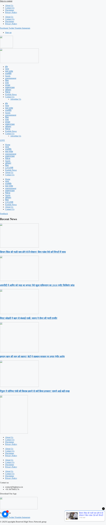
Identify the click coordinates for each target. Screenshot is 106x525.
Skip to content (6, 1)
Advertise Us (15, 99)
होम (6, 67)
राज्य (7, 83)
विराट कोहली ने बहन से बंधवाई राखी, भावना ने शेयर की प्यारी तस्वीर (28, 318)
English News (11, 94)
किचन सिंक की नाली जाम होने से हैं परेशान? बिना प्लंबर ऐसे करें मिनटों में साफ (33, 252)
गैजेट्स (7, 92)
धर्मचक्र (8, 90)
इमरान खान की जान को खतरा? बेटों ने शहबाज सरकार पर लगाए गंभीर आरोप (32, 356)
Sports (7, 76)
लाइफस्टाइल (10, 87)
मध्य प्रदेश (9, 71)
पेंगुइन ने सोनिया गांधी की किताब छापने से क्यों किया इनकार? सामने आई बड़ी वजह (35, 391)
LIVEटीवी (9, 168)
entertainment (10, 78)
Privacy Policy (11, 12)
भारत (7, 69)
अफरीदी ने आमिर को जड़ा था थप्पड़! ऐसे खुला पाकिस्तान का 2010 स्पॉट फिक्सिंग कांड (37, 285)
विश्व (7, 81)
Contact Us (9, 8)
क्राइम (7, 85)
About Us (9, 5)
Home (7, 145)
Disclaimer (9, 10)
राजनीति (8, 74)
